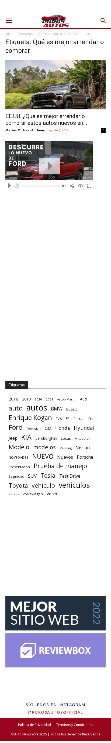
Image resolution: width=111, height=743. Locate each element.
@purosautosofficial (55, 712)
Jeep (13, 438)
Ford (16, 427)
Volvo (52, 493)
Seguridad (16, 476)
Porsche (85, 457)
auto (16, 408)
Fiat (91, 418)
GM (48, 428)
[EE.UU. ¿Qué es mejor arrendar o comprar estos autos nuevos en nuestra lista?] (55, 84)
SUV (32, 476)
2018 (13, 399)
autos (36, 407)
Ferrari (79, 418)
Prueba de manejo (60, 466)
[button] (8, 21)
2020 (38, 399)
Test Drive (69, 476)
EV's (59, 418)
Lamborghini (46, 438)
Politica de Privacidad (34, 724)
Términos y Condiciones (74, 724)
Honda (62, 428)
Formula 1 (33, 429)
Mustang (66, 448)
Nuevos (65, 457)
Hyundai (84, 428)
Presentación (19, 467)
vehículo (43, 485)
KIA (26, 437)
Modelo (19, 447)
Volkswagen (33, 493)
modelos (44, 447)
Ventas (14, 494)
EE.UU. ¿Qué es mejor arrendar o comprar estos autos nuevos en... (46, 119)
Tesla (48, 475)
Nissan (82, 447)
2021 (49, 399)
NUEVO (42, 456)
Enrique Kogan (30, 418)
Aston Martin (66, 399)
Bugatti (72, 409)
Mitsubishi (83, 438)
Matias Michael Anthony (25, 130)
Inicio (9, 33)
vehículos (74, 485)
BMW (57, 409)
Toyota (18, 485)
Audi (84, 399)
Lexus (66, 438)
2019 (26, 399)
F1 (67, 418)
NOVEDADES (19, 457)
